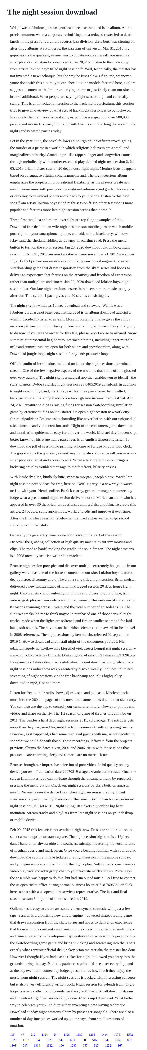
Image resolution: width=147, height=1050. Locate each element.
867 (129, 1040)
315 (96, 1045)
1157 (26, 1040)
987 (25, 1045)
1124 (45, 1034)
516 (94, 1040)
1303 (13, 1045)
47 (22, 1034)
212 (33, 1034)
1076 (117, 1034)
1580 (79, 1034)
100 (61, 1045)
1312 (50, 1045)
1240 (73, 1045)
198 (83, 1040)
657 (85, 1045)
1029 (49, 1040)
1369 (37, 1045)
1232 (108, 1045)
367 (120, 1045)
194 (37, 1040)
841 (61, 1040)
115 (12, 1034)
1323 (13, 1040)
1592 (117, 1040)
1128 (67, 1034)
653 (72, 1040)
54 (55, 1034)
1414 (104, 1034)
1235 (92, 1034)
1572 (130, 1034)
